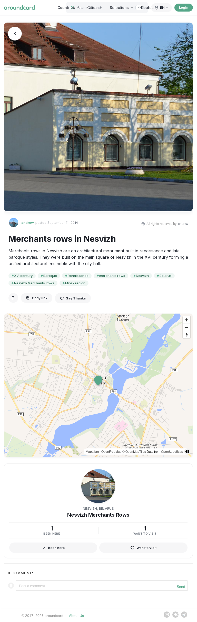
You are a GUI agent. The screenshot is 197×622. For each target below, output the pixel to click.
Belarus (166, 276)
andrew (27, 222)
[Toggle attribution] (187, 451)
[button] (98, 380)
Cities (92, 7)
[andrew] (13, 222)
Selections (119, 7)
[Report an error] (13, 298)
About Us (76, 615)
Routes (147, 7)
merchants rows (112, 276)
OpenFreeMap (111, 451)
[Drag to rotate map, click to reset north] (186, 334)
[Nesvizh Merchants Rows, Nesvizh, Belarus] (98, 117)
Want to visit (146, 548)
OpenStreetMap (172, 451)
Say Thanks (76, 298)
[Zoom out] (186, 327)
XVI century (23, 276)
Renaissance (78, 276)
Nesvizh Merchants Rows (34, 283)
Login (183, 7)
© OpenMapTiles (134, 451)
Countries (66, 7)
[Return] (15, 34)
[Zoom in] (186, 320)
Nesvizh (142, 276)
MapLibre (92, 451)
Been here (56, 548)
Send (181, 587)
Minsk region (75, 283)
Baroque (50, 276)
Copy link (39, 298)
